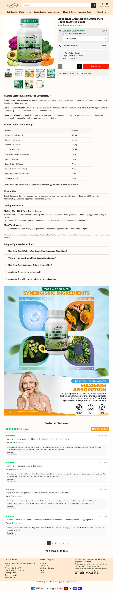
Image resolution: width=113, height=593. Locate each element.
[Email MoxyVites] (76, 574)
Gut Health (12, 12)
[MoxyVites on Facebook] (79, 574)
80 (64, 543)
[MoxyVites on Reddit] (90, 574)
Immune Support (86, 12)
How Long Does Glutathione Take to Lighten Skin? (30, 265)
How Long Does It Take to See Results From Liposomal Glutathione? (37, 251)
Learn (42, 573)
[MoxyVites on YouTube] (97, 574)
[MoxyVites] (11, 5)
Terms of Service (11, 575)
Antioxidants (54, 12)
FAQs (42, 570)
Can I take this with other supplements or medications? (32, 279)
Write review (101, 429)
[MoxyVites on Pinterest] (87, 574)
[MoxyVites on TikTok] (92, 574)
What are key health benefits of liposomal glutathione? (32, 258)
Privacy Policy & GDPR (13, 568)
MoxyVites (45, 582)
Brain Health (40, 12)
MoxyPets (101, 12)
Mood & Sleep (69, 12)
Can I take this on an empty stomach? (24, 272)
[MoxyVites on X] (95, 574)
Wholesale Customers (47, 568)
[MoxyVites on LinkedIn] (84, 574)
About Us (43, 563)
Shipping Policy (10, 573)
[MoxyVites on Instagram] (81, 574)
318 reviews (77, 25)
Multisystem (25, 12)
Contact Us (44, 566)
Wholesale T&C (10, 577)
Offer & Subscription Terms (14, 570)
